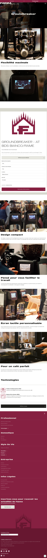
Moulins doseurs (4, 423)
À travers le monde (4, 464)
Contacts (3, 455)
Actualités (3, 450)
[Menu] (45, 3)
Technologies (4, 428)
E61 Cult (2, 438)
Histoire (2, 462)
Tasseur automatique (6, 166)
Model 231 (3, 485)
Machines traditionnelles (6, 421)
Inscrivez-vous (7, 507)
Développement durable (6, 468)
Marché (3, 177)
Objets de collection (5, 447)
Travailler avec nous (5, 470)
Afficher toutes (23, 406)
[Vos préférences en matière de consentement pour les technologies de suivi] (45, 556)
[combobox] (23, 163)
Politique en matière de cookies (7, 481)
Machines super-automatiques (7, 425)
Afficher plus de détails (23, 157)
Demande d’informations (23, 189)
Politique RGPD (4, 479)
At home (12, 1)
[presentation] (23, 279)
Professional (35, 1)
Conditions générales (5, 487)
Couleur (3, 171)
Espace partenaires (4, 472)
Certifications (3, 466)
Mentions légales (4, 483)
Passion (3, 452)
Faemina (2, 436)
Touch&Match (3, 439)
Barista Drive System (6, 161)
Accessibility (3, 489)
